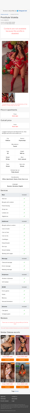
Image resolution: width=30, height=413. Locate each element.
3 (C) (19, 159)
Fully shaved (15, 172)
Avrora (18, 336)
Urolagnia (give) (6, 314)
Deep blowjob (6, 243)
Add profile (14, 398)
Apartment (9, 179)
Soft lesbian (5, 282)
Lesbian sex (5, 213)
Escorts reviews (5, 401)
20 (8, 153)
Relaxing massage (7, 269)
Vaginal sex (5, 216)
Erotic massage (6, 266)
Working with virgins (7, 253)
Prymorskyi (22, 140)
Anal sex (4, 198)
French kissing (6, 206)
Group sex (5, 209)
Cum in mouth (6, 229)
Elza (17, 364)
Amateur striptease (7, 278)
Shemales (3, 398)
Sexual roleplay (6, 250)
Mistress (4, 298)
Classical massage (7, 262)
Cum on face (5, 232)
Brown (22, 166)
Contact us (14, 396)
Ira (2, 364)
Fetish (3, 294)
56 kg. (8, 159)
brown (17, 391)
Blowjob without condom (9, 225)
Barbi (3, 336)
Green (8, 166)
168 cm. (22, 153)
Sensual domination (7, 301)
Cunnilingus (5, 239)
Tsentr (15, 146)
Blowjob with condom (8, 202)
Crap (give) (5, 310)
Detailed (7, 360)
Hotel (19, 179)
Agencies (3, 396)
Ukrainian (15, 186)
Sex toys (4, 246)
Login (13, 401)
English (21, 186)
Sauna (15, 179)
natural (24, 159)
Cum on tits (5, 236)
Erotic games (5, 291)
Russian (9, 186)
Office (4, 179)
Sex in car (25, 179)
